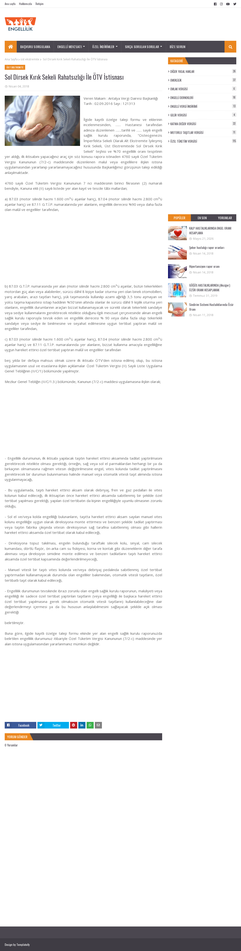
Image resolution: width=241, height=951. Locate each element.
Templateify (23, 945)
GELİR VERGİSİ (202, 115)
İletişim (40, 4)
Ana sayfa (10, 4)
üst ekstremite (29, 59)
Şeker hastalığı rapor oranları (206, 247)
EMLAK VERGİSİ (202, 88)
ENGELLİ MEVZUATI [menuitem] (69, 46)
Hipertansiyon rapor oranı (204, 266)
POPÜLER (179, 217)
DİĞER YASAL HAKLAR (203, 71)
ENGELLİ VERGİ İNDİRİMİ (202, 106)
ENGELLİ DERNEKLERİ (202, 97)
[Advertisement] (83, 251)
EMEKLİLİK (203, 80)
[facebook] (215, 4)
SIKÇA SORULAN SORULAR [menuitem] (142, 46)
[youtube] (228, 4)
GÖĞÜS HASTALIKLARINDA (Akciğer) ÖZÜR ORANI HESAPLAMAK (209, 287)
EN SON (202, 217)
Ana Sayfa (11, 59)
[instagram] (221, 4)
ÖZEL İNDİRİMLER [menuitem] (103, 46)
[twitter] (234, 4)
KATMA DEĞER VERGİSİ (202, 123)
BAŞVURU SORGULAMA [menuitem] (35, 46)
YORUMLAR (225, 217)
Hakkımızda (25, 4)
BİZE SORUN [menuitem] (177, 46)
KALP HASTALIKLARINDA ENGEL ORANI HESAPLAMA (210, 230)
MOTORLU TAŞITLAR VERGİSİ (202, 132)
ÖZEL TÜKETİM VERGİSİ (203, 141)
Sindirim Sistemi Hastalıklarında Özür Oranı (211, 307)
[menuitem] (11, 47)
